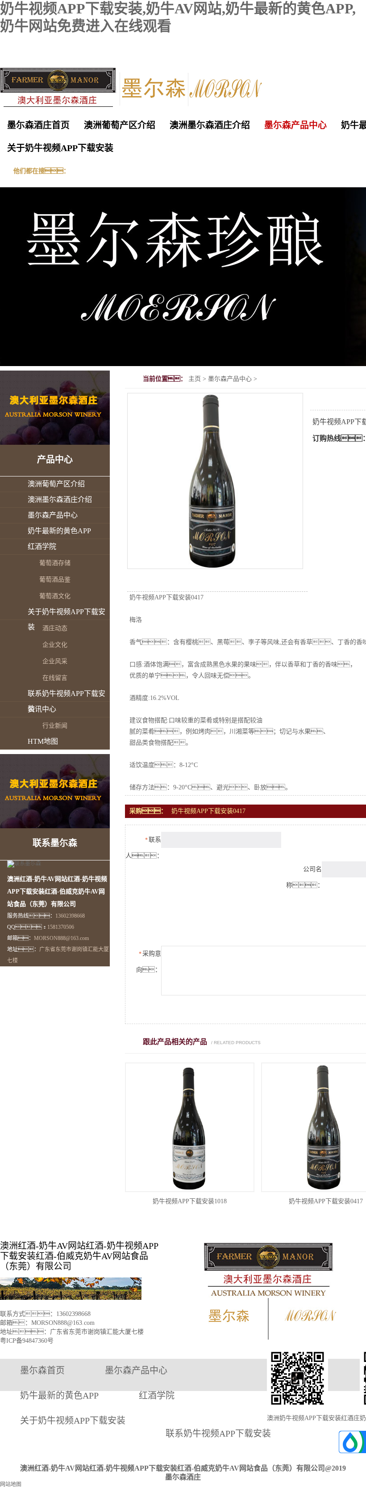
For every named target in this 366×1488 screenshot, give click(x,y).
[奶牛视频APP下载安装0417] (215, 566)
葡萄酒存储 (55, 563)
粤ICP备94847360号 (27, 1340)
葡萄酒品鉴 (55, 579)
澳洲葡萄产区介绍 (119, 125)
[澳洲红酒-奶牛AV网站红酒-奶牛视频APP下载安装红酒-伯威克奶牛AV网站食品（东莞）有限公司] (77, 90)
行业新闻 (54, 725)
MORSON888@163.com (61, 938)
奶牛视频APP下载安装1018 (190, 1201)
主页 (194, 378)
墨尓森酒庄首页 (38, 125)
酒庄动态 (54, 628)
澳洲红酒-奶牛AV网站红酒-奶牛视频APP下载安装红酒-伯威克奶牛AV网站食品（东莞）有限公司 (79, 1256)
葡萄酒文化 (55, 596)
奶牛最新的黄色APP (59, 531)
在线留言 (54, 677)
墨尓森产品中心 (295, 125)
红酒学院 (42, 546)
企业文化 (54, 644)
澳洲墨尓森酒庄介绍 (210, 125)
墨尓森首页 (42, 1370)
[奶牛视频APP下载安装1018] (189, 1190)
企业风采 (54, 661)
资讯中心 (42, 709)
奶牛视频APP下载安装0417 (326, 1201)
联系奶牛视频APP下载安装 (66, 701)
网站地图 (10, 1484)
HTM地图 (43, 741)
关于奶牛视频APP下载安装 (60, 148)
